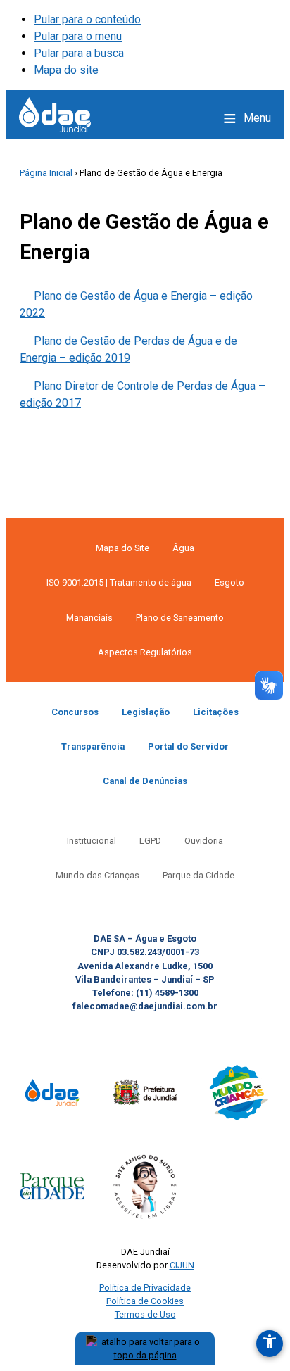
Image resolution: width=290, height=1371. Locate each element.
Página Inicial (46, 173)
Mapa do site (66, 70)
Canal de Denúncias (145, 781)
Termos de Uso (145, 1314)
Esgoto (229, 582)
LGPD (150, 840)
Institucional (91, 840)
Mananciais (89, 617)
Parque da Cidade (198, 875)
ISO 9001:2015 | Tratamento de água (118, 582)
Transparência (93, 746)
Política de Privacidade (145, 1287)
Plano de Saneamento (180, 617)
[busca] (200, 118)
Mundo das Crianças (97, 875)
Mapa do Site (122, 548)
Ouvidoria (203, 840)
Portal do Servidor (188, 746)
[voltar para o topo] (145, 1348)
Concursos (75, 712)
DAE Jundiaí (55, 114)
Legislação (146, 712)
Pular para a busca (79, 53)
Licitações (216, 712)
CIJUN (182, 1265)
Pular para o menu (78, 36)
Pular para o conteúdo (87, 19)
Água (183, 548)
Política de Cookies (145, 1301)
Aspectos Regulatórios (145, 652)
